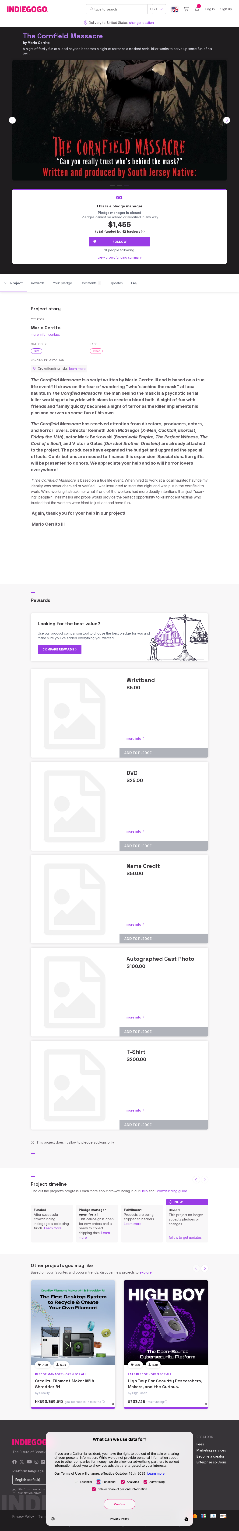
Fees (200, 1444)
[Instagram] (36, 1462)
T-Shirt (136, 1051)
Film (36, 351)
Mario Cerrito (39, 43)
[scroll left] (12, 120)
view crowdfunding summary (120, 257)
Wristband (141, 680)
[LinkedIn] (43, 1462)
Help (144, 1191)
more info (38, 334)
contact (54, 334)
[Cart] (186, 9)
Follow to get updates (185, 1237)
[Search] (92, 9)
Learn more (53, 1228)
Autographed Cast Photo (160, 958)
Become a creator (210, 1456)
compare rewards (58, 649)
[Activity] (197, 9)
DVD (132, 772)
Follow (120, 241)
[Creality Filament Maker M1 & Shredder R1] (73, 1322)
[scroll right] (226, 120)
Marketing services (211, 1450)
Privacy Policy (23, 1516)
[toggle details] (115, 1407)
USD (153, 9)
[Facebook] (14, 1462)
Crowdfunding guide (171, 1191)
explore (146, 1272)
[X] (22, 1462)
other (96, 351)
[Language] (175, 9)
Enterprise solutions (212, 1462)
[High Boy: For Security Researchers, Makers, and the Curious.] (166, 1322)
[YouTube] (29, 1462)
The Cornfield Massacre (63, 35)
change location (141, 23)
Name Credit (143, 866)
